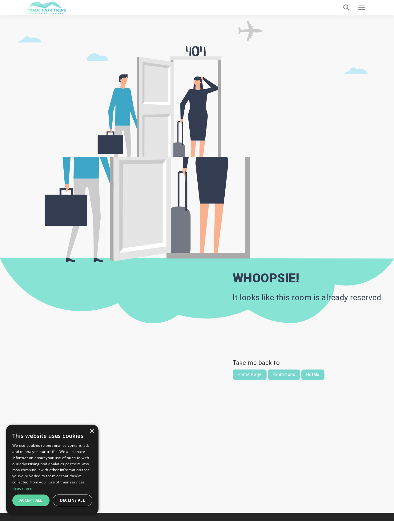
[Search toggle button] (346, 7)
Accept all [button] (30, 500)
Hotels (313, 374)
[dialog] (52, 470)
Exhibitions (284, 374)
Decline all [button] (72, 500)
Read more (22, 488)
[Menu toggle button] (362, 7)
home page (250, 374)
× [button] (91, 431)
